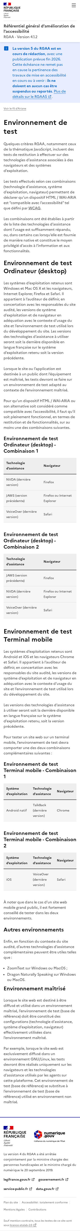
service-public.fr (16, 1189)
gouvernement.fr (51, 1179)
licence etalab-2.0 (21, 1225)
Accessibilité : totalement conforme (45, 1202)
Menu (73, 5)
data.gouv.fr (45, 1189)
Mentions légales (14, 1210)
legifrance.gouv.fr (17, 1179)
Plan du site (11, 1202)
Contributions (37, 1210)
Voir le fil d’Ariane (15, 109)
